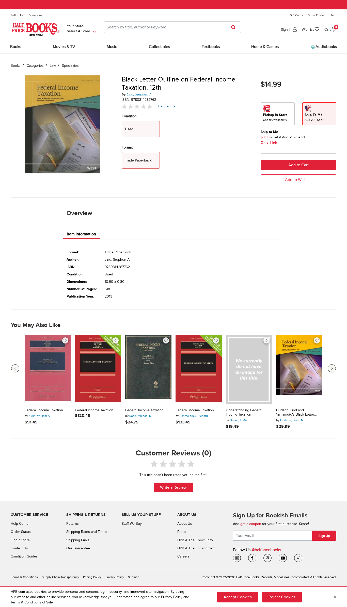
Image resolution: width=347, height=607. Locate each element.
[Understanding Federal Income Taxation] (249, 369)
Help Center (20, 523)
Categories (35, 65)
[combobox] (172, 27)
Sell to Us (17, 15)
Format (127, 147)
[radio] (278, 113)
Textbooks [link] (211, 46)
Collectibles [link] (159, 46)
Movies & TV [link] (64, 46)
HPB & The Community (195, 540)
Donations (35, 15)
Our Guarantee (78, 548)
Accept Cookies (238, 597)
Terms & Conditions (24, 577)
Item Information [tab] (81, 234)
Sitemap (133, 577)
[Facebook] (252, 558)
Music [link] (112, 46)
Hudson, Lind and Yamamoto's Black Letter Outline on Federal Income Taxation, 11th (297, 412)
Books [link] (15, 46)
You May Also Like (35, 325)
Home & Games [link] (265, 46)
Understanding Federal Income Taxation (244, 412)
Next (332, 368)
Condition (129, 116)
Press (181, 532)
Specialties (70, 65)
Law (53, 65)
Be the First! (168, 106)
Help (333, 15)
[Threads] (267, 558)
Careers (183, 556)
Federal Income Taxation (44, 410)
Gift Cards (296, 15)
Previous (15, 368)
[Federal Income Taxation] (48, 369)
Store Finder (316, 15)
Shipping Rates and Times (86, 532)
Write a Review (173, 487)
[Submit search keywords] (235, 27)
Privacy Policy (114, 577)
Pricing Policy (92, 577)
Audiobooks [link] (325, 46)
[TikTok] (298, 558)
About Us (184, 523)
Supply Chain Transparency (60, 577)
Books (16, 65)
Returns (72, 523)
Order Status (21, 532)
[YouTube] (283, 558)
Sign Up (324, 536)
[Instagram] (237, 558)
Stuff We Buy (132, 523)
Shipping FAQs (77, 540)
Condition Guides (24, 556)
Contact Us (19, 548)
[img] (137, 106)
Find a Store (20, 540)
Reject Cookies (282, 597)
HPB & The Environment (196, 548)
